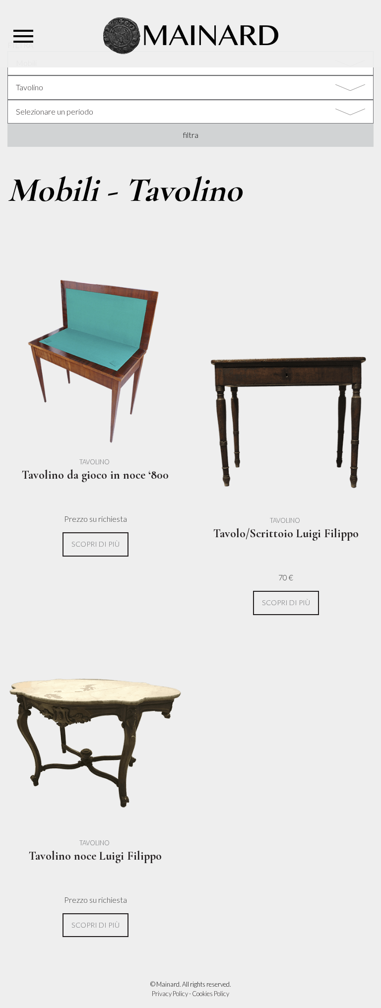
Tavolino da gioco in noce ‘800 (95, 475)
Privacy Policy (170, 994)
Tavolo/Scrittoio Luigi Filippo (286, 533)
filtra (190, 134)
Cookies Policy (210, 994)
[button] (95, 544)
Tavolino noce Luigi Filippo (95, 856)
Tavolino (94, 462)
